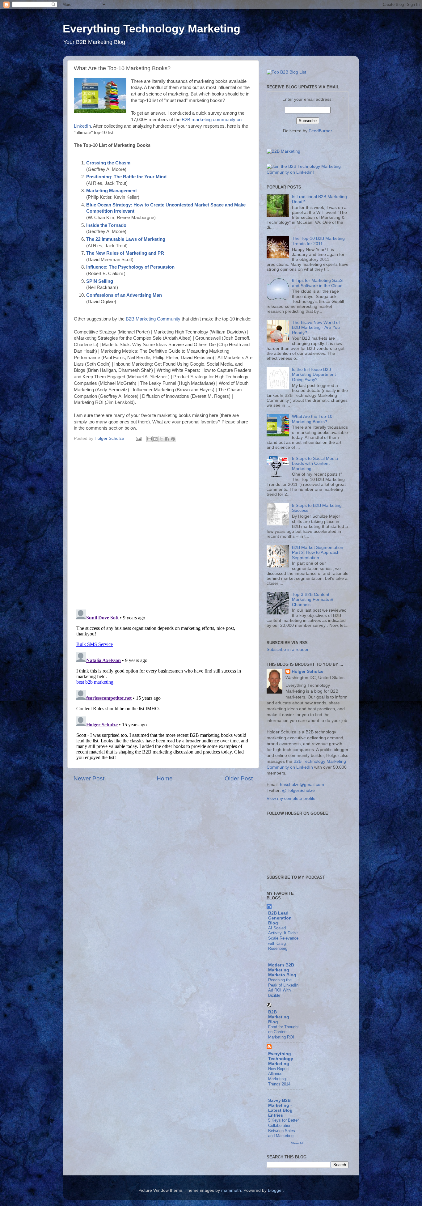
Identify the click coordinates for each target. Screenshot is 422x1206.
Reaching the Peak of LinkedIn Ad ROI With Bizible (283, 988)
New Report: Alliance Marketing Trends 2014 (279, 1076)
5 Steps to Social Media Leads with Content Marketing (315, 463)
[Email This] (149, 439)
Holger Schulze (307, 671)
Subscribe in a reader (288, 649)
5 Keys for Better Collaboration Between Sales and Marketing (283, 1128)
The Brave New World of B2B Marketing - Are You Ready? (316, 327)
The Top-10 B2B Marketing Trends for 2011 (318, 241)
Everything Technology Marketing (151, 28)
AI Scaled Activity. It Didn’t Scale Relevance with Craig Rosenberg (283, 938)
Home (165, 778)
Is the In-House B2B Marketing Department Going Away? (314, 374)
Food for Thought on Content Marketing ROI (283, 1032)
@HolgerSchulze (298, 790)
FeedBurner (320, 131)
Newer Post (89, 778)
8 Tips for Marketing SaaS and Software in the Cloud (317, 283)
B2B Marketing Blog (278, 1017)
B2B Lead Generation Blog (280, 918)
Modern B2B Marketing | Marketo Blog (282, 970)
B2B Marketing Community (153, 318)
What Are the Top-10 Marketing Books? (312, 419)
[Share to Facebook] (167, 439)
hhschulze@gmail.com (302, 784)
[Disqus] (163, 524)
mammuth (231, 1190)
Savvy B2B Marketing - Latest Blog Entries (280, 1108)
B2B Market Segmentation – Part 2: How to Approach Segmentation (319, 552)
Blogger (275, 1190)
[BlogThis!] (155, 439)
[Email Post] (138, 438)
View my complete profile (291, 798)
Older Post (239, 778)
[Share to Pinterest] (173, 439)
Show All (297, 1143)
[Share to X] (161, 439)
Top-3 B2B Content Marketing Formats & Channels (312, 599)
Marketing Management (111, 190)
